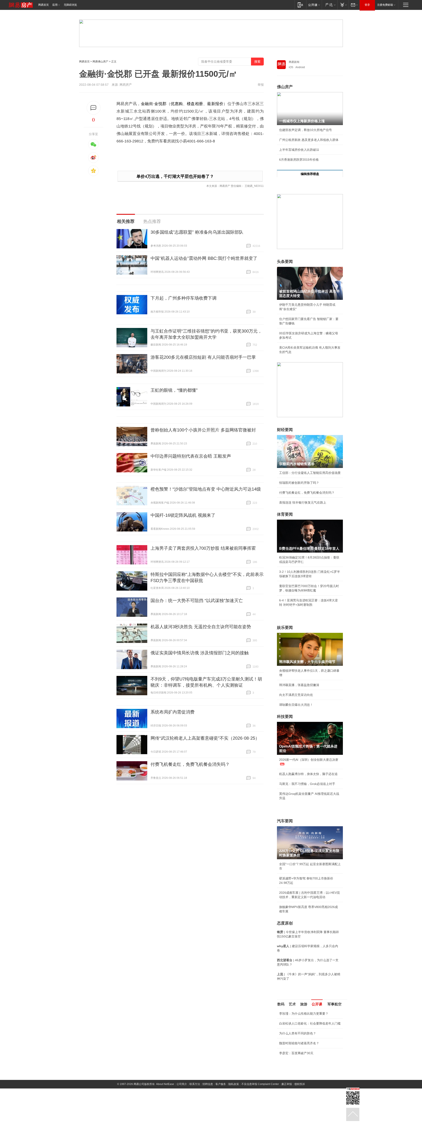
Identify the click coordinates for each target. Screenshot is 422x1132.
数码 (280, 1004)
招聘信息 (207, 1127)
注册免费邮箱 (385, 4)
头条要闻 (285, 261)
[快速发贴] (93, 108)
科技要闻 (285, 716)
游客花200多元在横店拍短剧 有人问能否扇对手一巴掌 (203, 357)
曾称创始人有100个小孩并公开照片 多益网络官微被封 (203, 430)
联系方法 (194, 1127)
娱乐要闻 (285, 627)
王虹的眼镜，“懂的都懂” (174, 390)
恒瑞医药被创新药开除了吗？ (299, 482)
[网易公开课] (314, 4)
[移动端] (300, 4)
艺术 (292, 1004)
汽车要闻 (285, 821)
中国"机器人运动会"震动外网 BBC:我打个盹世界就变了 (204, 258)
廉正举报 (286, 1127)
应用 (55, 4)
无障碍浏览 (70, 4)
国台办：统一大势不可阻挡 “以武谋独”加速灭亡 (197, 600)
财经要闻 (285, 430)
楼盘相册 (195, 104)
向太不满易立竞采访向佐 (296, 695)
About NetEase (165, 1127)
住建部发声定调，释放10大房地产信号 (305, 130)
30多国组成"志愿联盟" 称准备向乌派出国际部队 (197, 232)
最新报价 (215, 104)
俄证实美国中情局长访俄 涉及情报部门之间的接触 (200, 652)
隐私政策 (233, 1127)
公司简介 (181, 1127)
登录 (367, 4)
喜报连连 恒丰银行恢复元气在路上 (302, 502)
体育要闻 (285, 514)
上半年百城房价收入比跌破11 (299, 149)
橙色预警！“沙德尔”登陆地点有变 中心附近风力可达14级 (206, 489)
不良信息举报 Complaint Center (260, 1127)
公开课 (317, 1004)
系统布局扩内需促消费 (173, 712)
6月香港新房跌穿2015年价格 (299, 159)
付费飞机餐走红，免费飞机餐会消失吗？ (190, 764)
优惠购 (177, 104)
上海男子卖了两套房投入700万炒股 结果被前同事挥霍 (203, 548)
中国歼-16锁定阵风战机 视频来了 (183, 515)
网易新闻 (294, 62)
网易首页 (43, 4)
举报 (261, 84)
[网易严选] (329, 4)
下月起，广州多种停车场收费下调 (183, 298)
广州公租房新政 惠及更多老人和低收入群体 (308, 140)
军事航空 (334, 1004)
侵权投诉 (299, 1127)
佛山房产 (285, 87)
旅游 (303, 1004)
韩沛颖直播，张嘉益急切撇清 (299, 685)
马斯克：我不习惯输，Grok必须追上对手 (307, 784)
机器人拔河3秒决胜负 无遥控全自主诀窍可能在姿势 (201, 626)
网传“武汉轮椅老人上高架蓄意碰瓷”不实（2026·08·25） (205, 738)
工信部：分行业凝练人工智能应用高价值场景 (310, 473)
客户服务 (220, 1127)
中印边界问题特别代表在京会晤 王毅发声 (191, 456)
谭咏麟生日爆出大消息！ (296, 704)
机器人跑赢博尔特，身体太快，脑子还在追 (308, 774)
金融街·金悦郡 (154, 104)
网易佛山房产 (100, 61)
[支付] (343, 4)
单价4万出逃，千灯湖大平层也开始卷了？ (175, 176)
